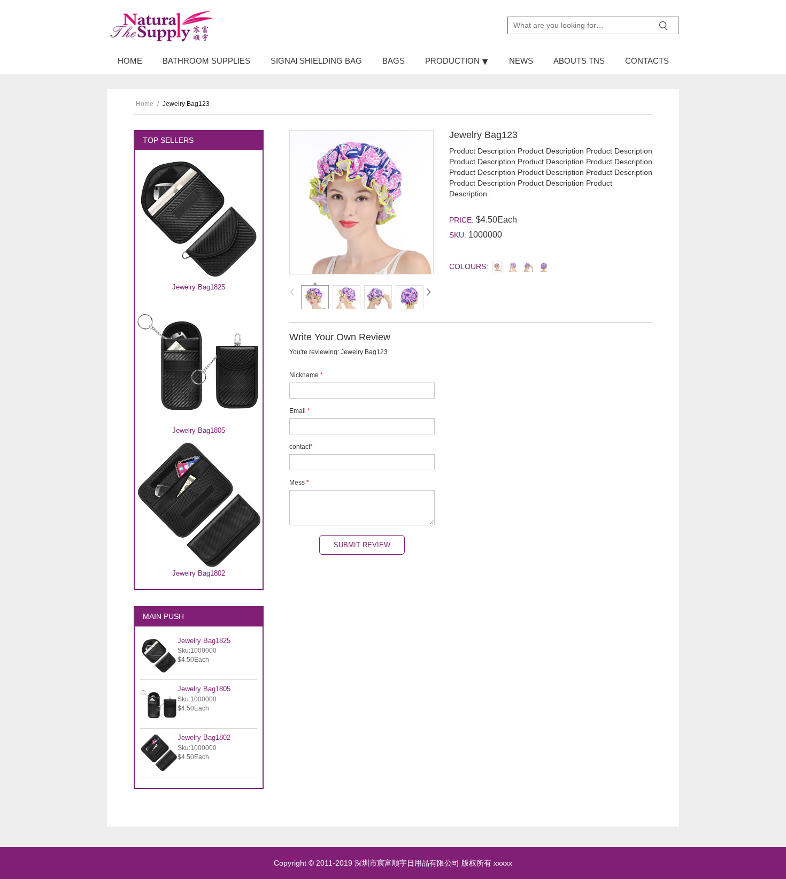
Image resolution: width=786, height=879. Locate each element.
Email (299, 411)
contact (301, 446)
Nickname (306, 375)
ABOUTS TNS (579, 60)
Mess (299, 482)
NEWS (521, 60)
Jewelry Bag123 (186, 104)
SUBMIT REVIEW (362, 545)
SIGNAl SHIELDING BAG (316, 60)
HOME (130, 60)
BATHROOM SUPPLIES (206, 60)
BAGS (393, 60)
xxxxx (503, 863)
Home (144, 104)
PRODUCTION (453, 60)
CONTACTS (647, 60)
